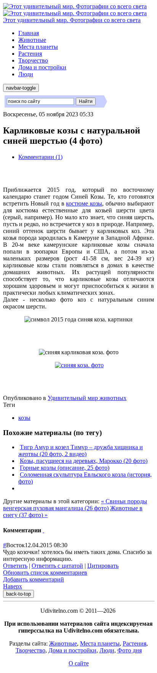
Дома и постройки (42, 67)
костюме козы (84, 203)
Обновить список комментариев (45, 572)
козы (24, 417)
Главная (28, 33)
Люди (25, 74)
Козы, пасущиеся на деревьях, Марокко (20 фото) (83, 461)
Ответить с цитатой (57, 565)
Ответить (15, 565)
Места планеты (38, 46)
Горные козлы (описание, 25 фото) (64, 467)
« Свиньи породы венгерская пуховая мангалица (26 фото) (75, 504)
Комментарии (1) (40, 157)
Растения (30, 53)
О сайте (79, 663)
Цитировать (103, 565)
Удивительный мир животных (87, 398)
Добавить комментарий (33, 579)
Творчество (33, 60)
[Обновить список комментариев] (43, 530)
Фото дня (129, 650)
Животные (32, 40)
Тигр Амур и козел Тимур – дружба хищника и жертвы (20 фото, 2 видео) (80, 450)
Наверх (12, 586)
